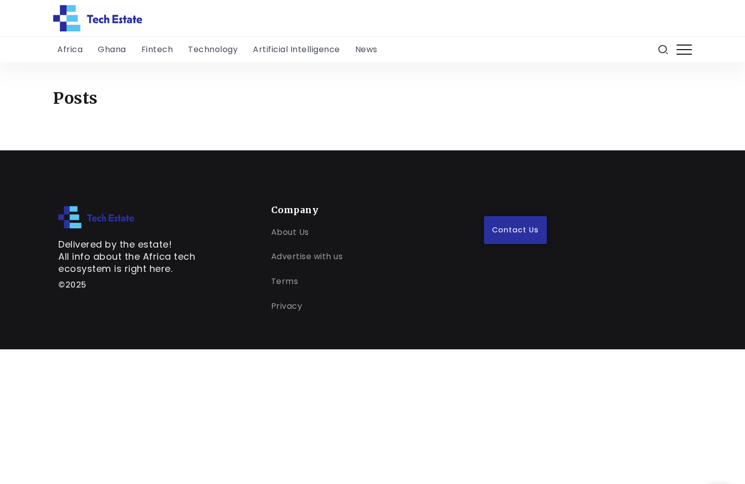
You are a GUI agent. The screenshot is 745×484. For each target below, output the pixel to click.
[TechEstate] (96, 217)
